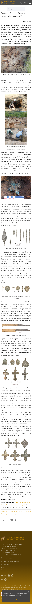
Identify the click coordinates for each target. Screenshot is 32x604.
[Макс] (12, 575)
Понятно (16, 599)
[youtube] (9, 575)
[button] (30, 3)
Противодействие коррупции (10, 561)
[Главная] (8, 3)
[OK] (5, 579)
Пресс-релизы (5, 564)
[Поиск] (21, 3)
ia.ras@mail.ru (9, 552)
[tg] (5, 575)
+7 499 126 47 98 (12, 548)
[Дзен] (2, 579)
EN (25, 3)
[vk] (2, 575)
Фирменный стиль (6, 558)
